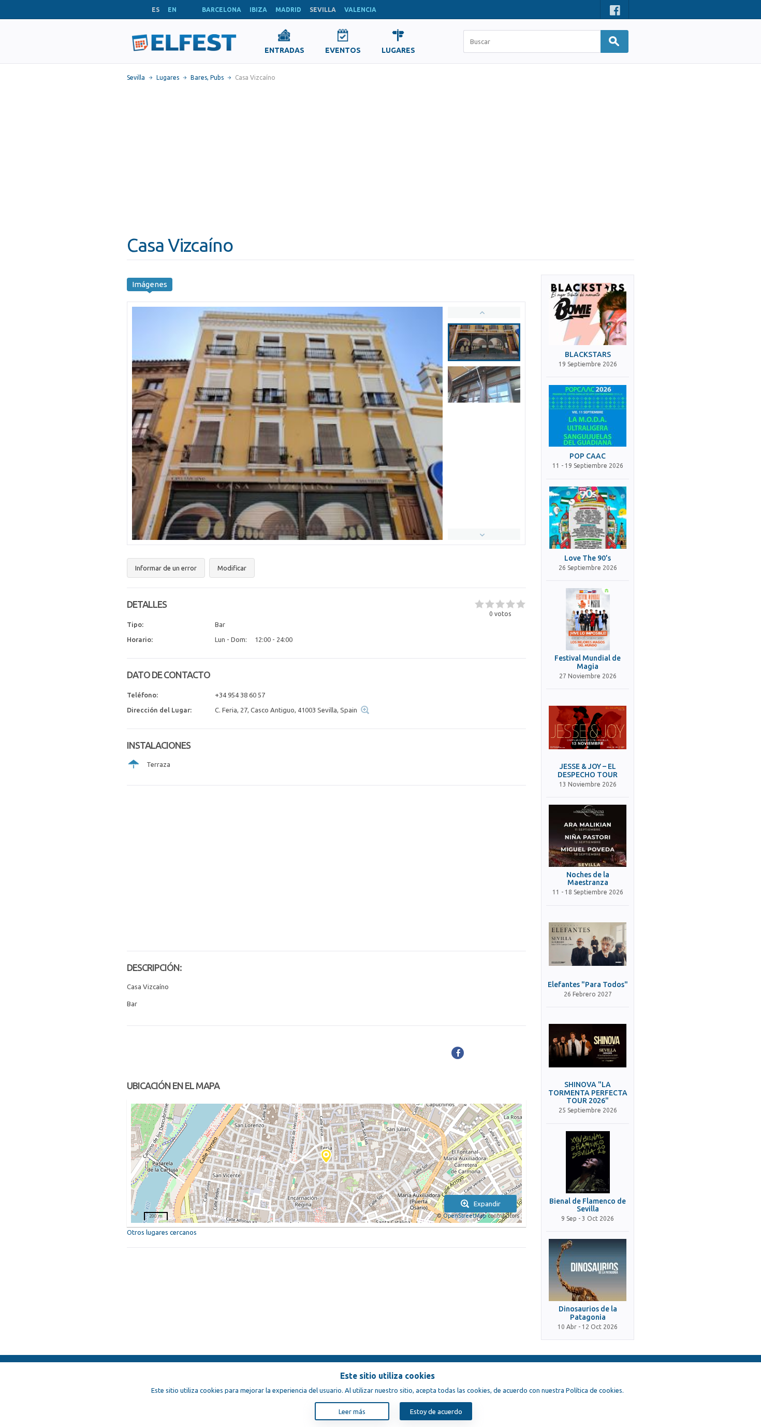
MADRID (288, 9)
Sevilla (136, 77)
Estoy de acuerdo (436, 1411)
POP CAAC (587, 456)
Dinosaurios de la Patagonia (588, 1313)
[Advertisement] (380, 158)
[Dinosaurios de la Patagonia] (587, 1270)
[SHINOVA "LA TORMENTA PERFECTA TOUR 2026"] (587, 1046)
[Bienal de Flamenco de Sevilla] (587, 1162)
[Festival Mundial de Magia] (587, 619)
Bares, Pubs (207, 77)
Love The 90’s (587, 558)
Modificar (231, 568)
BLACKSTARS (588, 355)
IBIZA (258, 9)
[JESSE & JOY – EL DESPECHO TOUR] (587, 727)
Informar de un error (166, 568)
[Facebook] (457, 1053)
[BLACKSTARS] (587, 314)
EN (172, 9)
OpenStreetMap (464, 1215)
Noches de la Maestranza (587, 879)
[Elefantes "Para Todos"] (587, 944)
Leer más (352, 1411)
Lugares (167, 77)
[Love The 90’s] (587, 518)
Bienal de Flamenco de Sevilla (587, 1205)
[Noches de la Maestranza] (587, 836)
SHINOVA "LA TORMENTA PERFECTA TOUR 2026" (587, 1093)
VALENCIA (360, 9)
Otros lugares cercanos (162, 1232)
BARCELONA (221, 9)
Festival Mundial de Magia (587, 662)
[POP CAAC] (587, 415)
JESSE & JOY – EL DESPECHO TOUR (588, 770)
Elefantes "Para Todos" (588, 985)
